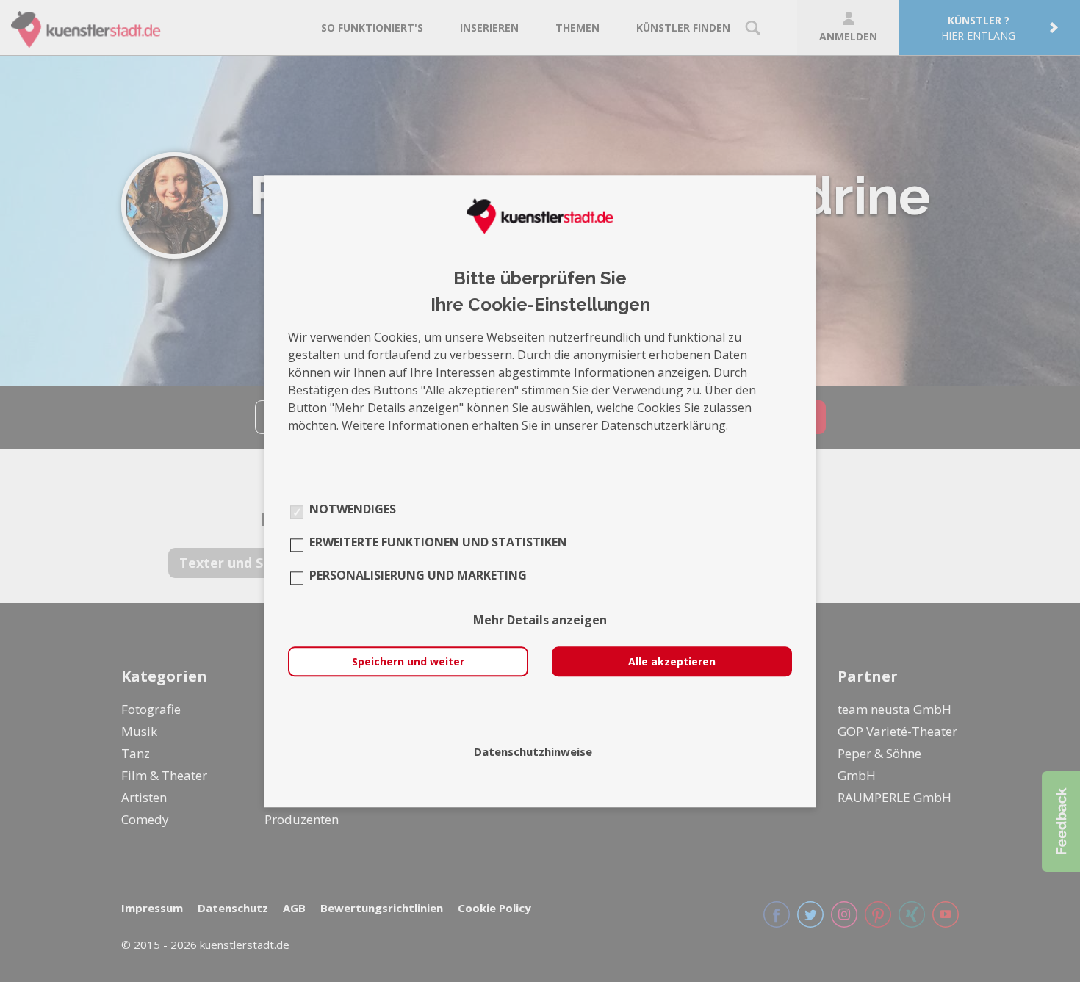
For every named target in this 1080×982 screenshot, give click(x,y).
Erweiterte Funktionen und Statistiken (438, 542)
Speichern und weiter (408, 661)
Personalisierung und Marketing (418, 575)
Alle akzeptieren (672, 661)
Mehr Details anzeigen (540, 620)
